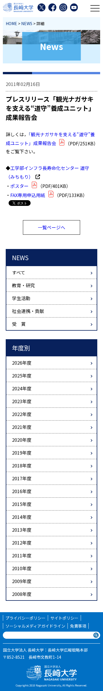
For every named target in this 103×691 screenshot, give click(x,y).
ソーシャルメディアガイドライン (35, 626)
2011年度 (21, 555)
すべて (18, 272)
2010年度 (21, 568)
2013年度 (21, 529)
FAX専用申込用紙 (27, 195)
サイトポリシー (64, 618)
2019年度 (21, 452)
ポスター (19, 185)
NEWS (26, 23)
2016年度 (21, 491)
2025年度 (21, 375)
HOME (11, 23)
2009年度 (21, 581)
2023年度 (21, 401)
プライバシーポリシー (25, 618)
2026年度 (21, 362)
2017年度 (21, 478)
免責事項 (78, 626)
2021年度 (21, 426)
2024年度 (21, 388)
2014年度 (21, 516)
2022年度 (21, 414)
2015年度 (21, 504)
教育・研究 (23, 285)
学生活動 (21, 298)
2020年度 (21, 439)
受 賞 (19, 323)
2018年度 (21, 465)
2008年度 (21, 593)
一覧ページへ (51, 227)
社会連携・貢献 (28, 311)
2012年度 (21, 542)
